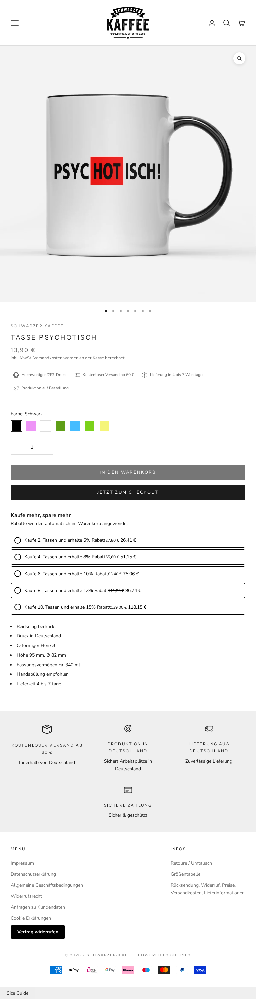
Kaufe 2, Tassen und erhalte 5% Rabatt (64, 540)
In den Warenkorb (128, 472)
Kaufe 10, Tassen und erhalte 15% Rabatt (67, 607)
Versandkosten (47, 358)
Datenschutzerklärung (33, 874)
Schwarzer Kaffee (37, 325)
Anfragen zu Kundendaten (38, 907)
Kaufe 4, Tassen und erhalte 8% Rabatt (64, 557)
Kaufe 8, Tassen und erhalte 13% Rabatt (66, 590)
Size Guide (17, 993)
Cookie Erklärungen (31, 918)
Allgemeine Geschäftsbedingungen (47, 885)
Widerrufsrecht (26, 896)
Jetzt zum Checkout (127, 492)
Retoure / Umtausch (191, 863)
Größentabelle (185, 874)
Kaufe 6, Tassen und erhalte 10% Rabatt (66, 574)
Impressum (22, 863)
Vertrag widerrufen (37, 932)
